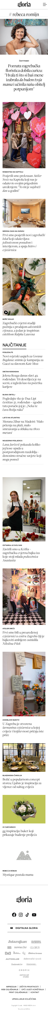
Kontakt (35, 992)
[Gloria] (24, 4)
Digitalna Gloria (26, 928)
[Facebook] (14, 915)
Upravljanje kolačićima (24, 999)
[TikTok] (27, 915)
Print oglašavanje (18, 992)
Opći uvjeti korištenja (32, 989)
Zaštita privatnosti (29, 986)
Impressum (11, 986)
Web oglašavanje (9, 989)
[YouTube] (34, 914)
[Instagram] (21, 915)
